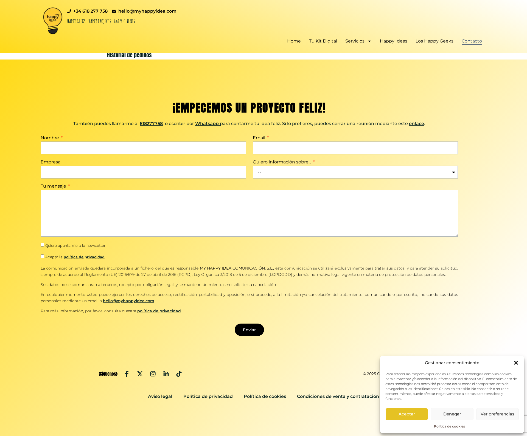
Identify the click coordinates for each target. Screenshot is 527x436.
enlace (416, 123)
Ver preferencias (497, 414)
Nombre (50, 138)
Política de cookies (449, 426)
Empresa (50, 162)
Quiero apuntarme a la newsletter (75, 245)
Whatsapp (207, 123)
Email (259, 138)
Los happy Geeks (434, 41)
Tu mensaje (54, 186)
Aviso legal (160, 396)
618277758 (151, 123)
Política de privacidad (208, 396)
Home (294, 41)
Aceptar (407, 414)
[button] (516, 363)
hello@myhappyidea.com (128, 300)
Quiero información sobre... (282, 162)
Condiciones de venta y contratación (338, 396)
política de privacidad (84, 257)
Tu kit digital (323, 41)
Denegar (452, 414)
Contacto (472, 41)
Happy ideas (393, 41)
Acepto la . (75, 257)
